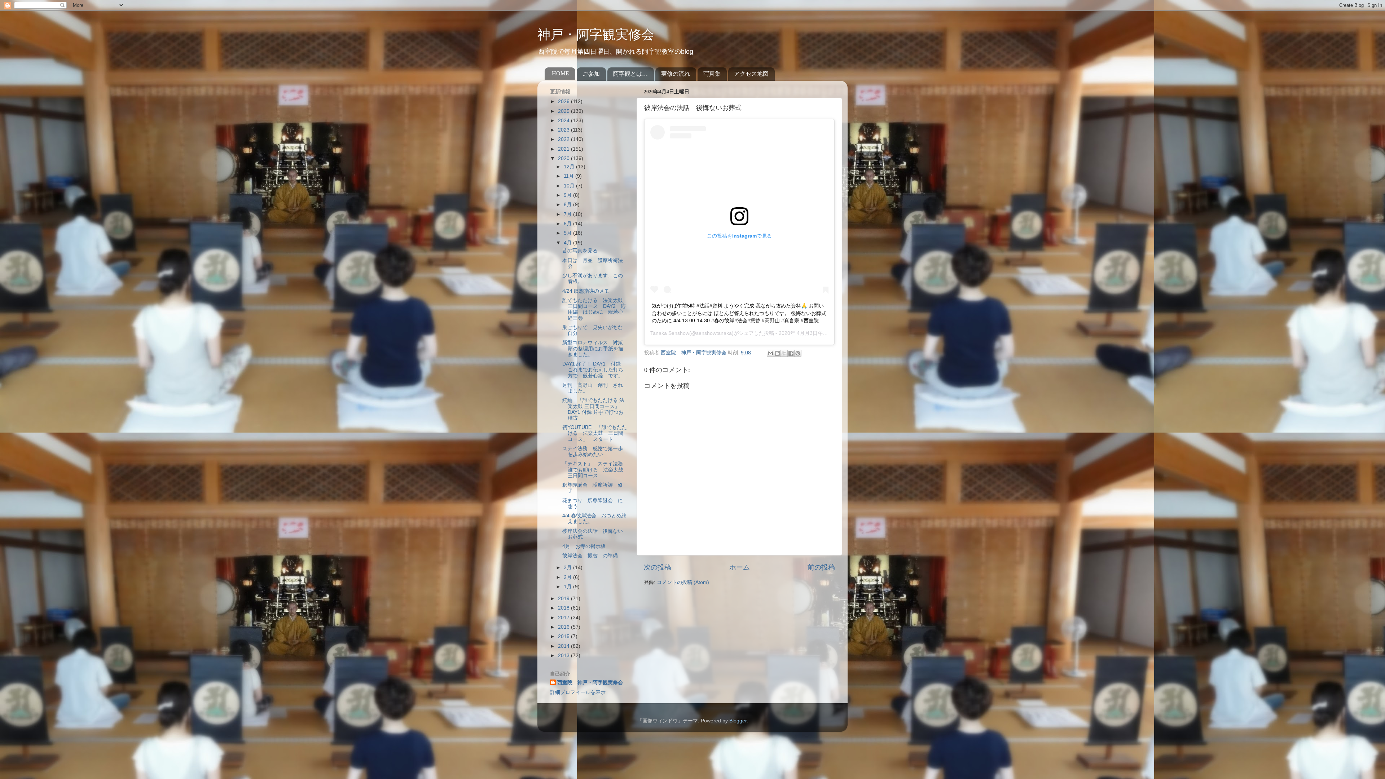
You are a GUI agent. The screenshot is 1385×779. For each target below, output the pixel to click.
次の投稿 (657, 567)
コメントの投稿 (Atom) (683, 582)
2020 (564, 158)
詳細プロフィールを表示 (578, 692)
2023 (564, 130)
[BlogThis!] (777, 353)
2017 (564, 617)
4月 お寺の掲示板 (584, 546)
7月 (568, 214)
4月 (568, 242)
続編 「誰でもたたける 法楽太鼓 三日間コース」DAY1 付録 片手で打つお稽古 (593, 409)
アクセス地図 (751, 74)
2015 (564, 636)
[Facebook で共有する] (791, 353)
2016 (564, 627)
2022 (564, 139)
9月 (568, 195)
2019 (564, 598)
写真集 (712, 74)
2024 (564, 120)
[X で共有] (784, 353)
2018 (564, 608)
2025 (564, 111)
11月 (569, 176)
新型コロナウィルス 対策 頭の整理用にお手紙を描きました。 (595, 348)
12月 (570, 166)
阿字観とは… (630, 74)
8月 (568, 204)
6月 (568, 223)
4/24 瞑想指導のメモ (585, 291)
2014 (564, 646)
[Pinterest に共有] (797, 353)
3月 (568, 567)
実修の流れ (675, 74)
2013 (564, 655)
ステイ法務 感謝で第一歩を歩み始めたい (592, 451)
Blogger (738, 720)
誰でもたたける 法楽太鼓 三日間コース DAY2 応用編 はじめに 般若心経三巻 (595, 309)
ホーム (739, 567)
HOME (560, 73)
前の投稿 (821, 567)
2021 (564, 149)
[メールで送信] (770, 353)
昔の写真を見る (580, 250)
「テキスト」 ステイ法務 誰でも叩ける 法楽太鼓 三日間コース (595, 469)
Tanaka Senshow (669, 333)
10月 (570, 186)
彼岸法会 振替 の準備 (590, 555)
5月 (568, 233)
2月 (568, 577)
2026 (564, 101)
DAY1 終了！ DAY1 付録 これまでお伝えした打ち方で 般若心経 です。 (594, 369)
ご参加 (591, 74)
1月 (568, 586)
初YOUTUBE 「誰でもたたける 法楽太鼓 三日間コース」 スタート (594, 433)
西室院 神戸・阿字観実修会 (590, 682)
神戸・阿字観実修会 (595, 34)
